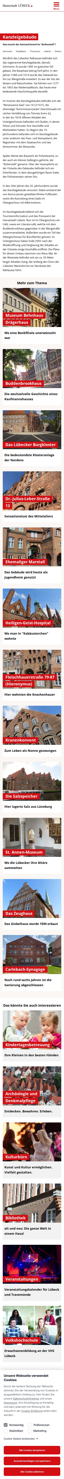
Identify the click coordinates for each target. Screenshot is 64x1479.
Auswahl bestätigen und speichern (32, 1461)
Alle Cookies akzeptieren (32, 1450)
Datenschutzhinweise (26, 1398)
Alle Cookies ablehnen (32, 1471)
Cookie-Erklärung (32, 1410)
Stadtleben (21, 51)
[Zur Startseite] (17, 5)
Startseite (7, 51)
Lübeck (47, 51)
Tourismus (35, 51)
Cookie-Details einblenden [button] (19, 1438)
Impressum (10, 1402)
